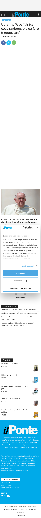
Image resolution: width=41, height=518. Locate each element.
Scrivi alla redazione (11, 506)
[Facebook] (3, 42)
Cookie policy (33, 509)
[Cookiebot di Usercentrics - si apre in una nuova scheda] (24, 227)
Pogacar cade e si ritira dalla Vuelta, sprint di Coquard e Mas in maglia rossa (17, 324)
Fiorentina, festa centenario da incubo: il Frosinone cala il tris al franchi (19, 318)
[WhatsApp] (14, 42)
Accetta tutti (20, 273)
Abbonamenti (31, 506)
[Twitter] (8, 42)
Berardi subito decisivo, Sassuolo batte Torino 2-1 (19, 309)
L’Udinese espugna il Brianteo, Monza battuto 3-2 (19, 313)
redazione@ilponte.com (10, 487)
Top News (6, 20)
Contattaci (14, 509)
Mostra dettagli (28, 266)
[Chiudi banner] (37, 228)
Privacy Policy (23, 509)
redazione (6, 36)
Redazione (22, 506)
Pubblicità (7, 509)
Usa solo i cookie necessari (20, 288)
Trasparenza (20, 512)
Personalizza (19, 281)
